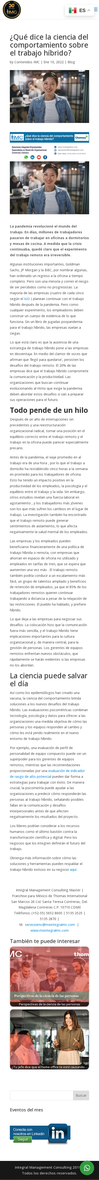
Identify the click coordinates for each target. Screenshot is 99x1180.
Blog (71, 62)
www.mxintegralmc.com (50, 930)
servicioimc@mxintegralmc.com (50, 924)
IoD (27, 298)
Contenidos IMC (27, 62)
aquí (73, 869)
